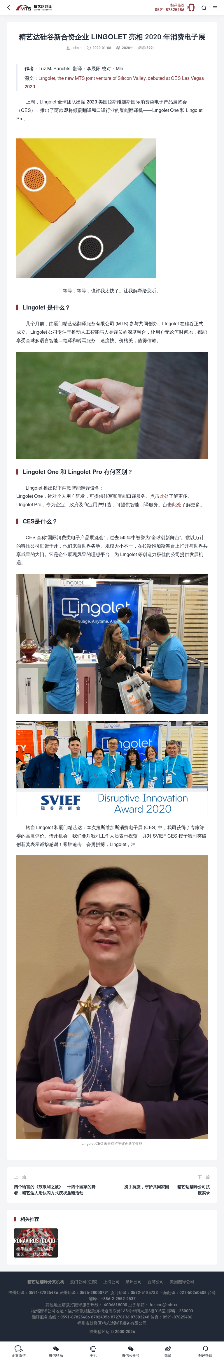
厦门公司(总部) (83, 1281)
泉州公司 (133, 1281)
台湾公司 (156, 1281)
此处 (164, 496)
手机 (93, 1351)
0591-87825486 (169, 7)
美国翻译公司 (182, 1281)
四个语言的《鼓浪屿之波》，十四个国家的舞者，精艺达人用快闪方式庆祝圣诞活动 (55, 1189)
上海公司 (111, 1281)
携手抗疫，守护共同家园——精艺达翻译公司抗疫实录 (167, 1189)
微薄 (168, 1351)
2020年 (128, 47)
